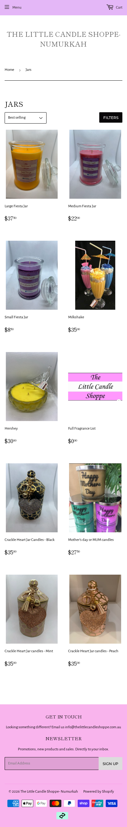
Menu (17, 8)
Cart (118, 8)
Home (9, 70)
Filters (110, 117)
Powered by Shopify (98, 792)
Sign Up (110, 763)
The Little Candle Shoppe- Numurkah (63, 38)
